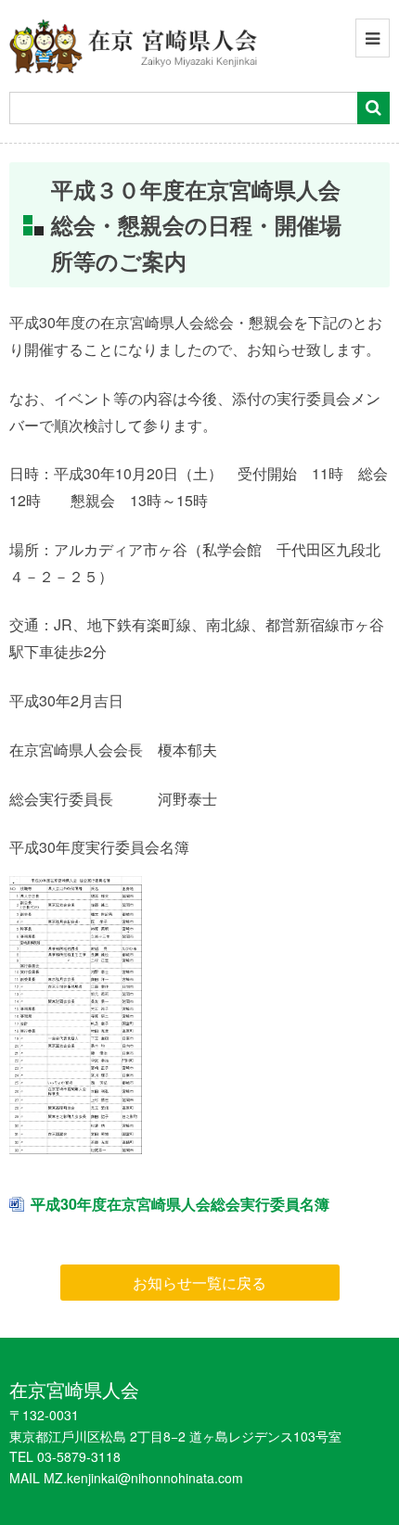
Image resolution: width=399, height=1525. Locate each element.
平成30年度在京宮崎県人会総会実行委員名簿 (180, 1203)
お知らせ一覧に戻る (199, 1282)
